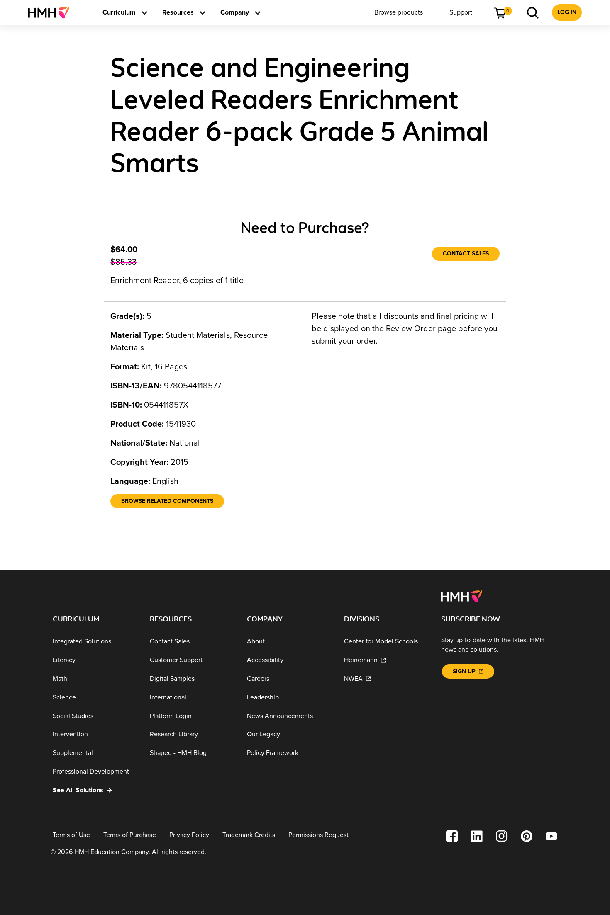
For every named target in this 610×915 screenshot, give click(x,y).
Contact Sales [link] (466, 253)
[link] (52, 12)
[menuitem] (52, 12)
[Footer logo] (461, 596)
